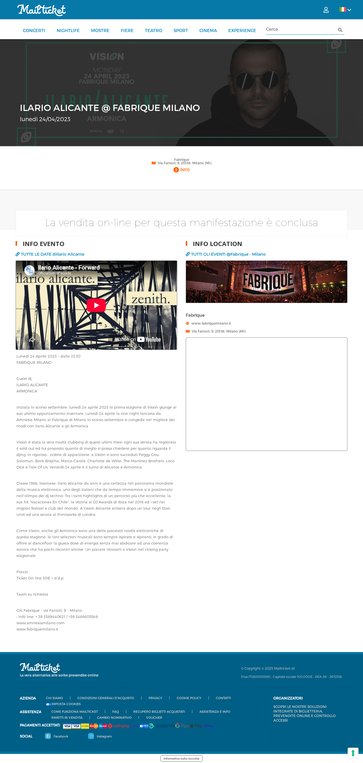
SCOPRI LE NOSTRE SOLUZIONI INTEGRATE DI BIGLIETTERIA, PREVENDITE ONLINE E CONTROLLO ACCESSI (304, 713)
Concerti (34, 30)
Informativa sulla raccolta (181, 758)
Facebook (60, 736)
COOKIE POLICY (189, 697)
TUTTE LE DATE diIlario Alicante (52, 254)
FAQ (115, 711)
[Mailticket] (41, 10)
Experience (242, 30)
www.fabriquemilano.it (211, 323)
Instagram (104, 736)
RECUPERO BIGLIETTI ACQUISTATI (159, 711)
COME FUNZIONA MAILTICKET (74, 711)
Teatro (153, 30)
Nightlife (68, 30)
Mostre (100, 30)
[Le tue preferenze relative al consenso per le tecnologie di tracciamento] (353, 753)
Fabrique (181, 159)
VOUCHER (154, 717)
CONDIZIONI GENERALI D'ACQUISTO (105, 697)
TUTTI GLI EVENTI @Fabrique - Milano (228, 254)
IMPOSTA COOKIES (66, 704)
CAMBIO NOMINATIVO (114, 717)
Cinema (208, 30)
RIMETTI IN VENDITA (67, 717)
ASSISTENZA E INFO (214, 711)
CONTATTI (223, 697)
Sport (181, 30)
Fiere (127, 30)
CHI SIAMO (54, 697)
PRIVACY (155, 697)
